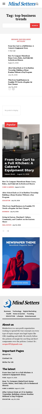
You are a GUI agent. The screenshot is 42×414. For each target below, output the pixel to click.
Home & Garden (8, 187)
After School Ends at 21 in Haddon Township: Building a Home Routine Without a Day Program (21, 70)
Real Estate (6, 225)
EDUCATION (6, 200)
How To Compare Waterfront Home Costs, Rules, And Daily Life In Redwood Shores (20, 58)
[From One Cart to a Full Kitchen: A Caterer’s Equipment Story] (21, 150)
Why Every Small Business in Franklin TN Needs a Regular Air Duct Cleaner (20, 82)
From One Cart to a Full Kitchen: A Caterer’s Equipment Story (21, 47)
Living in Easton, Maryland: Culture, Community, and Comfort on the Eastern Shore (18, 219)
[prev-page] (9, 88)
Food (4, 377)
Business (5, 211)
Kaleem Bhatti (10, 174)
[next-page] (13, 88)
